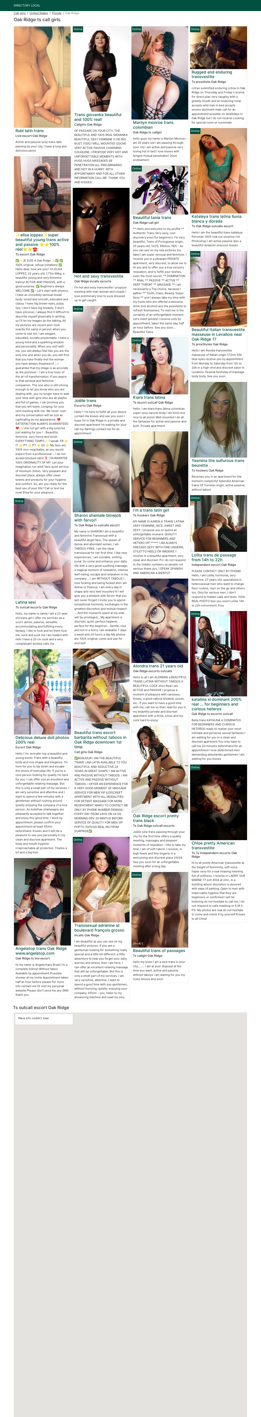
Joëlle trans (85, 400)
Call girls (20, 13)
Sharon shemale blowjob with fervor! (97, 517)
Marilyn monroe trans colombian (153, 125)
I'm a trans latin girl (151, 510)
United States (39, 13)
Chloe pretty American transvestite (213, 845)
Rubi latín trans (29, 130)
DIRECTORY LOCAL (27, 5)
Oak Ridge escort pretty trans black (156, 818)
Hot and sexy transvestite (98, 276)
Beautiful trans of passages (159, 950)
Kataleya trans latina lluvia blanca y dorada (217, 219)
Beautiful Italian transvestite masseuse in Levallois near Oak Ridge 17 (218, 334)
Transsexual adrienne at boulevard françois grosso (99, 928)
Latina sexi (25, 602)
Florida (56, 13)
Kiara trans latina (149, 397)
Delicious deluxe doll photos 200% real (42, 740)
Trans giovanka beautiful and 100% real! (97, 117)
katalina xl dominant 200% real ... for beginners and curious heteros (217, 704)
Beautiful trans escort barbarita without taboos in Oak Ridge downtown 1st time (100, 739)
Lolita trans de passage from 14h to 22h (214, 557)
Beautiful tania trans (152, 217)
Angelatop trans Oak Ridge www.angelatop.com (41, 951)
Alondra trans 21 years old (158, 666)
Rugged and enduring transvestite (212, 74)
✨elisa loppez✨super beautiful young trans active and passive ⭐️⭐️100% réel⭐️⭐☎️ (42, 242)
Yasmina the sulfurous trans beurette (218, 463)
